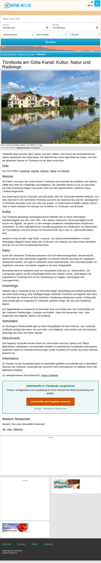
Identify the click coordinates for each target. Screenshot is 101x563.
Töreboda (25, 171)
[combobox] (50, 18)
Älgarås (35, 171)
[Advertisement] (50, 456)
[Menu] (97, 3)
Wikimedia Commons (23, 147)
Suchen (50, 42)
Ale (4, 429)
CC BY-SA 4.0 (35, 147)
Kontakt (34, 544)
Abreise (55, 25)
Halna (53, 171)
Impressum (21, 544)
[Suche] (92, 2)
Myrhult (65, 171)
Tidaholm (18, 429)
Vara (9, 429)
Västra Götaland (26, 55)
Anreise (5, 25)
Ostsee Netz (6, 544)
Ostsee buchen (8, 55)
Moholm (44, 171)
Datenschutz (48, 544)
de (89, 5)
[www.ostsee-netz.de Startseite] (18, 5)
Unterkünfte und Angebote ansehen (50, 401)
